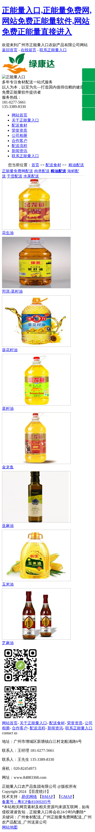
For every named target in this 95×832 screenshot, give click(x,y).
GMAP (66, 797)
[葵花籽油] (36, 345)
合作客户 (19, 141)
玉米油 (8, 584)
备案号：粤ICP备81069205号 (26, 802)
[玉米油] (36, 580)
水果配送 (31, 176)
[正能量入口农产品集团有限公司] (30, 73)
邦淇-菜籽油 (12, 291)
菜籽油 (8, 408)
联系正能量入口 (53, 50)
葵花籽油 (10, 350)
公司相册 (19, 135)
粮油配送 (76, 165)
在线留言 (28, 50)
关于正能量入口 (25, 120)
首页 (35, 165)
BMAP (47, 797)
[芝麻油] (36, 638)
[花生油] (36, 228)
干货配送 (14, 176)
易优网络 (29, 797)
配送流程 (19, 146)
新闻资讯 (19, 151)
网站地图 (10, 827)
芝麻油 (8, 643)
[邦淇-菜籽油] (36, 287)
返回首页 (10, 50)
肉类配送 (42, 171)
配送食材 (19, 125)
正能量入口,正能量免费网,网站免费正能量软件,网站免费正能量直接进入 (47, 21)
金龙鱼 (8, 467)
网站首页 (19, 115)
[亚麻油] (36, 521)
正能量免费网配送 (17, 171)
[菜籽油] (36, 404)
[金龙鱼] (36, 463)
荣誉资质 (19, 130)
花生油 (8, 233)
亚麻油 (8, 526)
